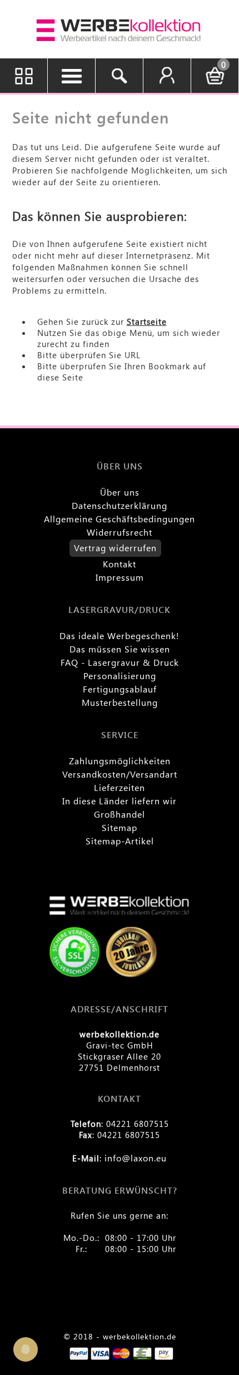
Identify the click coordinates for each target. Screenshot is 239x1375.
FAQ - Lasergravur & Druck (120, 662)
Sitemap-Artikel (120, 841)
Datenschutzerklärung (119, 505)
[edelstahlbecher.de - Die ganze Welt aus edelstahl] (119, 31)
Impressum (120, 577)
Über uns (120, 492)
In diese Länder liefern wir (119, 801)
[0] (215, 82)
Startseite (147, 321)
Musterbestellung (120, 702)
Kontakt (119, 564)
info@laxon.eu (135, 1158)
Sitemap (119, 827)
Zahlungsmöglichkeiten (120, 760)
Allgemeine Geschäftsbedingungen (119, 519)
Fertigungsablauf (120, 689)
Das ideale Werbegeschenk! (119, 635)
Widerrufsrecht (119, 532)
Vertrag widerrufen (115, 547)
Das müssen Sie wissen (119, 649)
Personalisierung (119, 675)
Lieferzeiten (119, 787)
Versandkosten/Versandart (119, 774)
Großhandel (119, 814)
